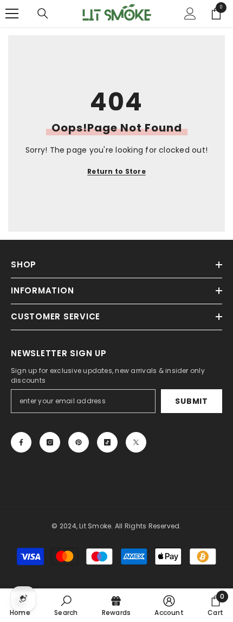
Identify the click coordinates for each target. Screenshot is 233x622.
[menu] (11, 13)
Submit (191, 401)
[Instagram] (50, 442)
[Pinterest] (78, 442)
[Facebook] (21, 442)
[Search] (42, 13)
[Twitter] (136, 442)
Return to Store (116, 171)
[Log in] (190, 13)
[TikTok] (107, 442)
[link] (66, 605)
